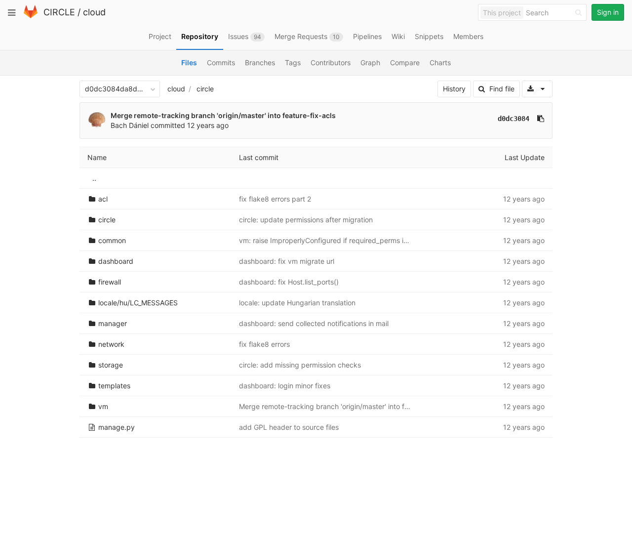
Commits (221, 62)
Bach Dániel (130, 125)
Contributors (331, 62)
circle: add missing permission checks (300, 365)
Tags (293, 62)
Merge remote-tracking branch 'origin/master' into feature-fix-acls (223, 115)
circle (205, 88)
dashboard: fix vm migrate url (286, 261)
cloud (94, 12)
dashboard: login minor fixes (284, 385)
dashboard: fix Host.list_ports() (289, 282)
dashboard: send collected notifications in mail (314, 323)
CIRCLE (59, 12)
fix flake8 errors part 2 (275, 199)
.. (94, 178)
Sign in (608, 12)
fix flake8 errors (264, 344)
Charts (440, 62)
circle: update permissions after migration (306, 219)
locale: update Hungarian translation (297, 302)
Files (189, 62)
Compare (405, 62)
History (454, 88)
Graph (370, 62)
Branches (260, 62)
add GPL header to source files (289, 427)
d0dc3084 (513, 119)
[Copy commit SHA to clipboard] (540, 119)
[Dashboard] (31, 16)
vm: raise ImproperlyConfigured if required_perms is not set (335, 240)
